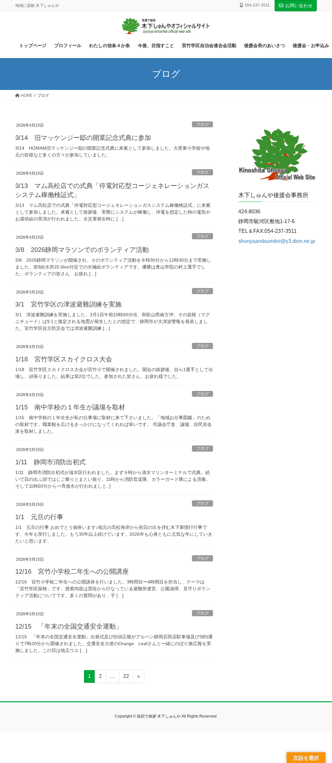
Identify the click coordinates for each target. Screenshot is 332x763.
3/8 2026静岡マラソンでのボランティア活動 (82, 249)
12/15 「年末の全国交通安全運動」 (68, 626)
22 (126, 678)
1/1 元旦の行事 (39, 516)
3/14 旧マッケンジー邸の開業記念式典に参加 (83, 137)
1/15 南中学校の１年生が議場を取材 (70, 407)
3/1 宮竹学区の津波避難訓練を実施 (68, 304)
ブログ (202, 124)
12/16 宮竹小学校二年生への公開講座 (72, 571)
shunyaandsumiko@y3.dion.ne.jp (276, 241)
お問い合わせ (299, 5)
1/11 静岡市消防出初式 (50, 462)
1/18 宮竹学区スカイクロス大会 (63, 359)
